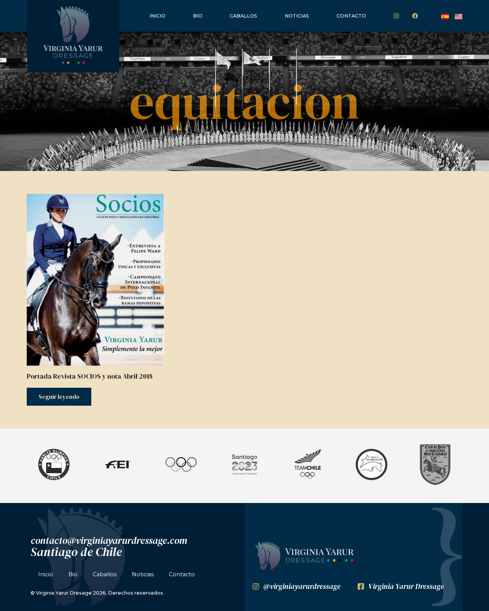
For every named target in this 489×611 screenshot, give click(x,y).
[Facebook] (415, 16)
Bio (197, 16)
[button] (31, 466)
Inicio (157, 16)
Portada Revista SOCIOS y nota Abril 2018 (89, 376)
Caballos (243, 16)
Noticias (297, 16)
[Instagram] (396, 16)
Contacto (351, 16)
